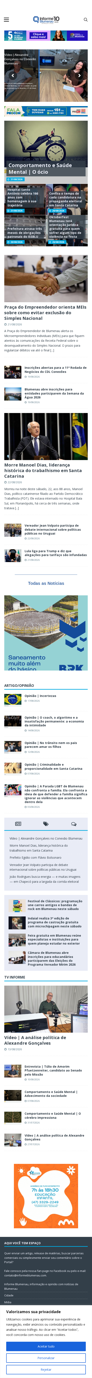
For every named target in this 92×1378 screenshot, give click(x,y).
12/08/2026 (34, 751)
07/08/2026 (34, 773)
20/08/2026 (58, 210)
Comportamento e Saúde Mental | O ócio (40, 168)
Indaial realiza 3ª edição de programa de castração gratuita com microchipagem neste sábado (55, 922)
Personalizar (46, 1358)
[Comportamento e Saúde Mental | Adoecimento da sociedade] (12, 1096)
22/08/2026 (15, 482)
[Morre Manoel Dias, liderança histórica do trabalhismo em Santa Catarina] (46, 436)
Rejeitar (46, 1369)
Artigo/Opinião (19, 685)
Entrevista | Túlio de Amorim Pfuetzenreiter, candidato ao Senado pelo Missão (53, 1070)
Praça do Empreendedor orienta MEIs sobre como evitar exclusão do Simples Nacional (45, 312)
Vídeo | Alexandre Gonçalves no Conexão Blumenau (46, 838)
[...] (52, 350)
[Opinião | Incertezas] (12, 700)
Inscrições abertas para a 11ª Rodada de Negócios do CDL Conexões (56, 369)
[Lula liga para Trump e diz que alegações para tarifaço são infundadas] (12, 555)
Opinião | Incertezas (40, 696)
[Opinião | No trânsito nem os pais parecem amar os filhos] (12, 747)
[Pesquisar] (85, 19)
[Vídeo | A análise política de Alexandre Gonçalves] (46, 1009)
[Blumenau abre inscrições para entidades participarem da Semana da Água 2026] (12, 393)
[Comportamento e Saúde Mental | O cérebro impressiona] (12, 1118)
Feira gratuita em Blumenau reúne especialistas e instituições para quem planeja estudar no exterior (54, 939)
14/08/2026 (34, 730)
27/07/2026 (34, 1144)
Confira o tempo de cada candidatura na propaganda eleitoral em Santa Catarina (65, 199)
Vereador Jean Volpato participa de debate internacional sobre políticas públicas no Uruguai (53, 529)
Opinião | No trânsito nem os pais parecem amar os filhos (51, 745)
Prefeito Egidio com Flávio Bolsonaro (35, 857)
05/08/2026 (34, 806)
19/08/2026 (34, 376)
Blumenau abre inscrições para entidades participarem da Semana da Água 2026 (54, 393)
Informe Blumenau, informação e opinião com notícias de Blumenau (41, 1286)
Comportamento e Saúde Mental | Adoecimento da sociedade (51, 1094)
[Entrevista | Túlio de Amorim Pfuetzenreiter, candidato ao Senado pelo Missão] (12, 1071)
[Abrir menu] (6, 19)
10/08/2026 (34, 1079)
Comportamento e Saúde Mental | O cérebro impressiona (53, 1115)
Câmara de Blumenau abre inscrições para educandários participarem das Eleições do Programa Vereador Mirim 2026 (52, 958)
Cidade (8, 1295)
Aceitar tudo (46, 1346)
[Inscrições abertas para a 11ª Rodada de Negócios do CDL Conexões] (12, 372)
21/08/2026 (16, 179)
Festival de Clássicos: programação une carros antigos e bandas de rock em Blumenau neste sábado (55, 905)
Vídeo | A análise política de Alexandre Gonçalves (35, 1040)
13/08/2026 (15, 1049)
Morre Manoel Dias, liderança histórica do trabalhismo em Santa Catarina (43, 470)
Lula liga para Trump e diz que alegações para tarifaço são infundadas (56, 553)
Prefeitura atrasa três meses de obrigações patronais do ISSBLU (24, 232)
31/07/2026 (34, 1122)
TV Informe (14, 977)
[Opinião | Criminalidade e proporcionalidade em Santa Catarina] (12, 769)
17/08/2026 (34, 700)
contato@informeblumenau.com (25, 1275)
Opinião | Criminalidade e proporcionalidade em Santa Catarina (53, 766)
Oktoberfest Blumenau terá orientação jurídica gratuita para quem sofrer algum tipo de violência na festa (65, 227)
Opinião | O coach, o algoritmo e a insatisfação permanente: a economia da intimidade (54, 721)
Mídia (7, 1302)
